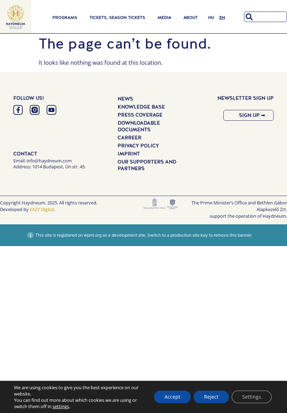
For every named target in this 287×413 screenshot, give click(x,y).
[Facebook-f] (18, 110)
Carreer (129, 137)
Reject (211, 396)
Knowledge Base (141, 107)
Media (164, 17)
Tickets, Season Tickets (117, 17)
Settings (251, 396)
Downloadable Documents (139, 126)
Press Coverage (140, 115)
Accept (172, 396)
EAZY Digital (42, 209)
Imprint (129, 153)
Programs (64, 17)
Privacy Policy (138, 145)
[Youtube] (51, 110)
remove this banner (232, 235)
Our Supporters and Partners (147, 165)
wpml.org (93, 235)
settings (60, 406)
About (190, 17)
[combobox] (265, 17)
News (125, 99)
